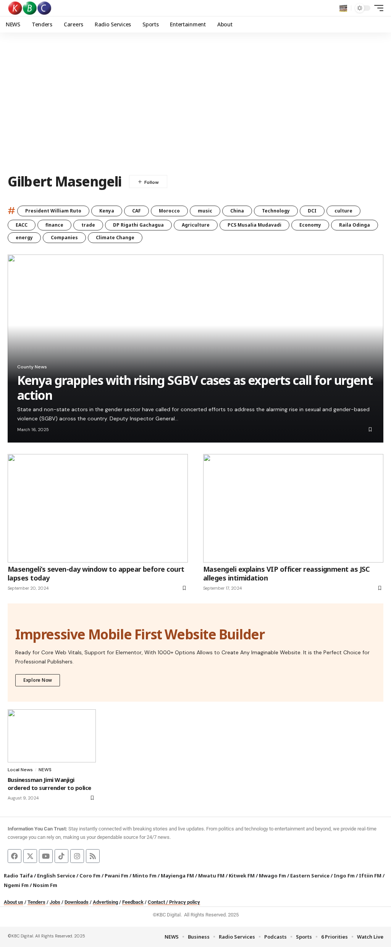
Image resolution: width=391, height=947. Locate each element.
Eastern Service (310, 875)
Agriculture (196, 225)
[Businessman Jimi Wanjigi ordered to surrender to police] (52, 735)
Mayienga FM (177, 875)
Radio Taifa (18, 875)
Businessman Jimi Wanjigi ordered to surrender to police (49, 783)
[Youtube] (46, 856)
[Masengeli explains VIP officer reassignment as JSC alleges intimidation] (293, 508)
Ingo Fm (344, 875)
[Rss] (93, 856)
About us (13, 902)
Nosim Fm (44, 885)
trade (88, 225)
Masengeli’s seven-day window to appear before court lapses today (96, 573)
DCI (312, 211)
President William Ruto (53, 211)
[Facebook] (14, 856)
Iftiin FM (370, 875)
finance (54, 225)
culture (343, 211)
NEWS (45, 770)
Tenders (36, 902)
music (205, 211)
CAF (136, 211)
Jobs (55, 902)
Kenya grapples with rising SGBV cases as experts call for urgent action (195, 387)
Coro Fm (89, 875)
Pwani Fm (116, 875)
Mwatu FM (211, 875)
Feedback (133, 902)
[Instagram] (77, 856)
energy (24, 237)
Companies (64, 237)
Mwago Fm (272, 875)
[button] (343, 8)
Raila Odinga (354, 225)
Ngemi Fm (16, 885)
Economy (310, 225)
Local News (20, 770)
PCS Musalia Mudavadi (254, 225)
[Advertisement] (195, 108)
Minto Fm (144, 875)
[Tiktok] (61, 856)
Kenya (106, 211)
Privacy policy (184, 902)
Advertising (105, 902)
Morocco (169, 211)
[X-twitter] (30, 856)
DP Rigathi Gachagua (138, 225)
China (237, 211)
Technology (276, 211)
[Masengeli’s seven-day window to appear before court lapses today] (98, 508)
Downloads (77, 902)
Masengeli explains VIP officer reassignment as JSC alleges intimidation (286, 573)
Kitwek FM (242, 875)
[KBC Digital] (30, 8)
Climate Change (115, 237)
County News (32, 367)
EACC (21, 225)
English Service (56, 875)
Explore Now (37, 680)
